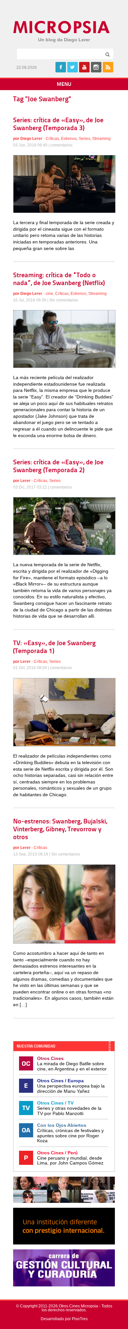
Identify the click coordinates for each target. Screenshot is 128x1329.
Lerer (25, 480)
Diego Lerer (31, 138)
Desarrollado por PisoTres (64, 1319)
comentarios (62, 145)
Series (84, 138)
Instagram (96, 67)
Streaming (101, 138)
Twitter (72, 67)
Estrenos (69, 138)
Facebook (60, 67)
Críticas (52, 138)
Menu (64, 84)
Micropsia (62, 27)
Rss (108, 67)
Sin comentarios (63, 300)
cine (49, 293)
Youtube (84, 67)
